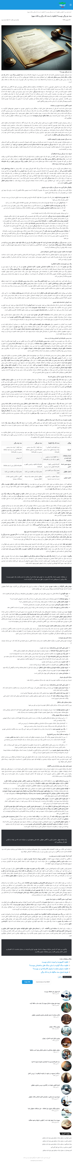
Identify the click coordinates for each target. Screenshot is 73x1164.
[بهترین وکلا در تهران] (66, 1031)
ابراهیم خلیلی (68, 1141)
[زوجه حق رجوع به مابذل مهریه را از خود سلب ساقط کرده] (66, 1007)
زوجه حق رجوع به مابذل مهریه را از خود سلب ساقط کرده (45, 1003)
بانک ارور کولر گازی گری (56, 1147)
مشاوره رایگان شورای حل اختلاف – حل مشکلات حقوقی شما (44, 1109)
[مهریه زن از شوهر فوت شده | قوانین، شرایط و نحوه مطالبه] (66, 1124)
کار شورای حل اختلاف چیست (52, 992)
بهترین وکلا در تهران (54, 1027)
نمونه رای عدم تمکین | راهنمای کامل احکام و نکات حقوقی (44, 1097)
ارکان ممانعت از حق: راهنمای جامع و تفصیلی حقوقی (46, 1015)
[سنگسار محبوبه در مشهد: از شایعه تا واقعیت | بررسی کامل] (66, 1078)
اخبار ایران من (68, 12)
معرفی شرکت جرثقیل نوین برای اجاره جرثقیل (52, 1138)
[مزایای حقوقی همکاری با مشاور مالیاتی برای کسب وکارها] (66, 1054)
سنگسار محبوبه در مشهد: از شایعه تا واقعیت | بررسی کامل (44, 1073)
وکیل (59, 977)
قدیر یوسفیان (68, 1150)
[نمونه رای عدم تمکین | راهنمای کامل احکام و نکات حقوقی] (66, 1101)
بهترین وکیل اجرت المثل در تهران (51, 1038)
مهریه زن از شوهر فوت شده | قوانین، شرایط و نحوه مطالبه (44, 1120)
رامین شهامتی (68, 1138)
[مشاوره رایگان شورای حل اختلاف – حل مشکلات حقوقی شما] (66, 1113)
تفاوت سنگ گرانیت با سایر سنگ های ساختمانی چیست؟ (48, 965)
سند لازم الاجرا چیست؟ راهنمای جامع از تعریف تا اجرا (46, 1062)
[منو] (71, 5)
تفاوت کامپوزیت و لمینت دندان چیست (55, 962)
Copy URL (27, 982)
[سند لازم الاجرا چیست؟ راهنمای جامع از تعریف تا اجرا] (66, 1066)
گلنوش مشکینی (68, 1147)
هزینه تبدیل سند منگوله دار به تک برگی (54, 972)
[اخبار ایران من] (62, 4)
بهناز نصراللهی (68, 1144)
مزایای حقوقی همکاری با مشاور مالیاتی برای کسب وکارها (45, 1050)
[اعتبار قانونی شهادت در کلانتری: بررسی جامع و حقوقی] (66, 1089)
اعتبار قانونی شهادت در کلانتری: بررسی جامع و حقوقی (45, 1085)
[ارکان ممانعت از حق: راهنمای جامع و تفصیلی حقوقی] (66, 1019)
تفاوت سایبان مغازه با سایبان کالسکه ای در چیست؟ (50, 968)
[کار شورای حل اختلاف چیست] (66, 996)
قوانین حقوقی (60, 12)
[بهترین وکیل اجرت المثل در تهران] (66, 1042)
